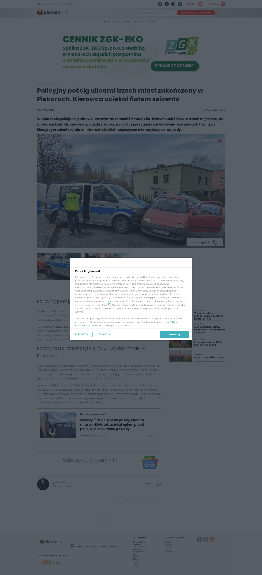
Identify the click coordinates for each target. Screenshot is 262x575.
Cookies (93, 325)
